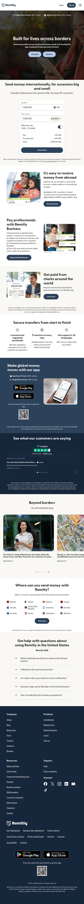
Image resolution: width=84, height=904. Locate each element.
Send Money (49, 720)
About (9, 720)
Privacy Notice (53, 830)
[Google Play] (23, 387)
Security (50, 837)
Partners (10, 782)
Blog (8, 725)
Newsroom (11, 730)
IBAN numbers (12, 792)
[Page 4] (44, 572)
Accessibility (12, 843)
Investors (10, 746)
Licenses (61, 837)
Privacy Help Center (36, 837)
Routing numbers (14, 787)
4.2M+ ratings (59, 15)
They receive (25, 114)
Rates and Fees (13, 766)
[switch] (60, 127)
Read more (8, 561)
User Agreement (13, 830)
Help (45, 766)
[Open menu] (80, 5)
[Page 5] (46, 572)
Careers (10, 741)
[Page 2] (40, 572)
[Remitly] (8, 5)
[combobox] (55, 118)
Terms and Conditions (50, 161)
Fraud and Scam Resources (18, 777)
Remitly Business (50, 730)
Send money (42, 150)
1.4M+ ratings (28, 15)
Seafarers (11, 808)
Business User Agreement (33, 830)
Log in (61, 5)
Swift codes (11, 771)
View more (42, 621)
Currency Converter (15, 797)
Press (9, 735)
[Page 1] (37, 572)
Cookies (23, 843)
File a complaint (50, 771)
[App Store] (23, 396)
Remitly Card (49, 725)
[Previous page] (35, 571)
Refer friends (12, 803)
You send (24, 102)
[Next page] (49, 571)
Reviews (10, 751)
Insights (10, 813)
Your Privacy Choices (15, 837)
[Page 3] (42, 572)
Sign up (71, 5)
